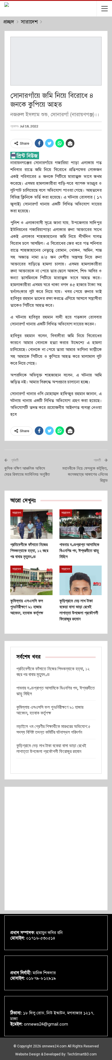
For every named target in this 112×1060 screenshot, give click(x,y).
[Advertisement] (56, 848)
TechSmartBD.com (82, 1054)
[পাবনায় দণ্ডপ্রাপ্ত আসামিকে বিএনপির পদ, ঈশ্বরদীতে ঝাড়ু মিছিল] (80, 524)
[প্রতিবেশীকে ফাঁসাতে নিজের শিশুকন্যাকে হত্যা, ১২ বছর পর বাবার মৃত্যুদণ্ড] (31, 524)
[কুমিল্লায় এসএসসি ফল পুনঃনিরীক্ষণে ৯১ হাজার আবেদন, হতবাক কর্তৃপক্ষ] (31, 580)
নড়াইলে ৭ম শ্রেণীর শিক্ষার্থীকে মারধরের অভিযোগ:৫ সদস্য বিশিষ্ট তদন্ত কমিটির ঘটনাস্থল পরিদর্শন (53, 729)
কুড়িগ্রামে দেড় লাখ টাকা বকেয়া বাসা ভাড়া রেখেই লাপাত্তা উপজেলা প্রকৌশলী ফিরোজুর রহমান (51, 748)
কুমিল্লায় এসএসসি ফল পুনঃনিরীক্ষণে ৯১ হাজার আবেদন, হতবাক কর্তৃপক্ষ (49, 710)
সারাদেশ (16, 513)
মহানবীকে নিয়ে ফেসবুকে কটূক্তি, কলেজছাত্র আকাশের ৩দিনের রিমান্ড (85, 474)
